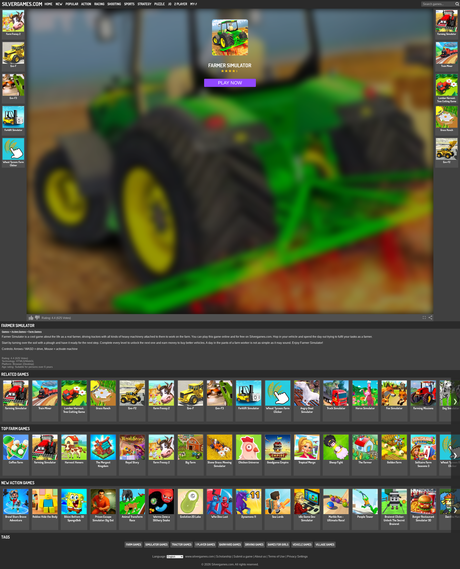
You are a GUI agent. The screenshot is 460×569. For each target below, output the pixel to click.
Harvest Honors (74, 462)
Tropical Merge (307, 462)
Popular (72, 4)
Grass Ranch (103, 408)
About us (260, 556)
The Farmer (365, 462)
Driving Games (254, 544)
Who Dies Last (219, 516)
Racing (99, 4)
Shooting (114, 4)
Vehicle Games (302, 544)
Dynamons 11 (248, 516)
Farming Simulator (16, 408)
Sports (129, 4)
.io (169, 4)
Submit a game (243, 556)
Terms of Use (276, 556)
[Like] (31, 317)
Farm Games (35, 331)
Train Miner (44, 408)
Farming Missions (423, 408)
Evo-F (190, 408)
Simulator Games (156, 544)
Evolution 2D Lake (190, 516)
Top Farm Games (15, 428)
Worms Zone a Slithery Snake (161, 518)
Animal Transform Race (132, 518)
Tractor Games (181, 544)
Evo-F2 (132, 408)
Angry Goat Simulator (307, 410)
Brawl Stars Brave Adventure (15, 518)
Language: (159, 556)
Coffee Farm (16, 462)
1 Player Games (205, 544)
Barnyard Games (230, 544)
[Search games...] (458, 4)
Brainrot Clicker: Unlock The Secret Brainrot (394, 520)
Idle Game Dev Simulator (307, 518)
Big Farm (190, 462)
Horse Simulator (365, 408)
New (59, 4)
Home (48, 4)
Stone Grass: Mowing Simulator (220, 464)
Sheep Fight (336, 462)
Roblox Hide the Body (45, 516)
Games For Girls (278, 544)
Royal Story (132, 462)
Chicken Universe (248, 462)
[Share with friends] (430, 317)
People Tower (365, 516)
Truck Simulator (336, 408)
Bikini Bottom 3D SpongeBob (74, 518)
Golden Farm (394, 462)
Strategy (144, 4)
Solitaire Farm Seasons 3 (423, 464)
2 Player (180, 4)
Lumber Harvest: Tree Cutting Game (74, 410)
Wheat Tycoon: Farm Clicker (278, 410)
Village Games (325, 544)
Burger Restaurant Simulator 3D (423, 518)
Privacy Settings (297, 556)
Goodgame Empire (278, 462)
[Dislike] (37, 317)
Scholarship (223, 556)
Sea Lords (278, 516)
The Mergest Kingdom (103, 464)
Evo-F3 (219, 408)
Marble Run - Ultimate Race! (336, 518)
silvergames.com (22, 4)
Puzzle (159, 4)
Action (86, 4)
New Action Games (17, 482)
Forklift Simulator (248, 408)
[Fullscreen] (424, 317)
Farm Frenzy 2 (161, 408)
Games (5, 331)
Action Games (19, 331)
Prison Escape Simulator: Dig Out (103, 518)
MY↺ (193, 4)
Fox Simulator (394, 408)
